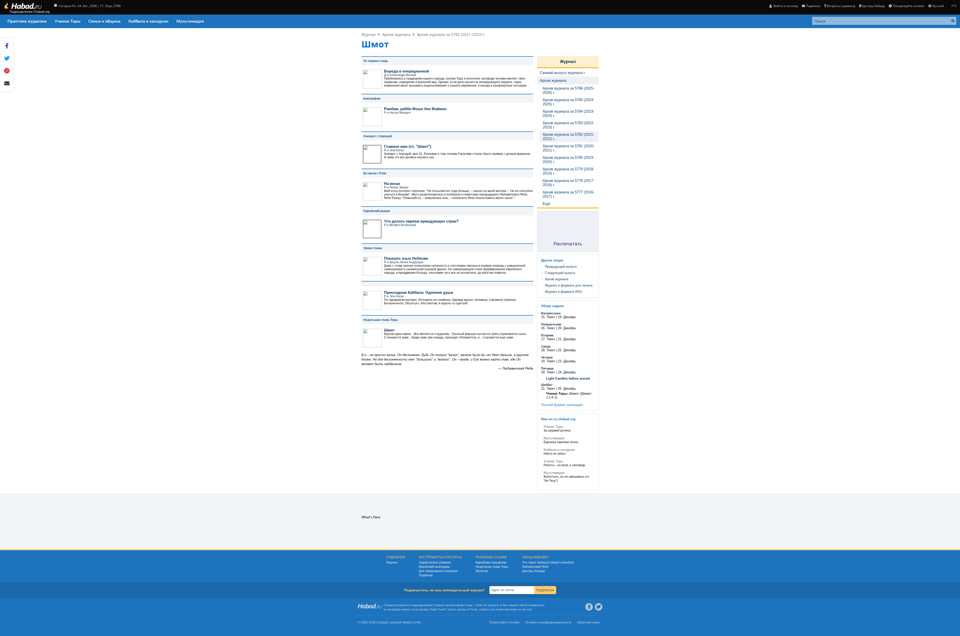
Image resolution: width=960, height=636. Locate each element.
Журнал (368, 34)
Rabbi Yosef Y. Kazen (443, 609)
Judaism (484, 609)
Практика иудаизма (27, 21)
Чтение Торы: (557, 393)
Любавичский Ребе (535, 567)
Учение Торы (67, 21)
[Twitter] (598, 607)
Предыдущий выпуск (561, 266)
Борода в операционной (406, 71)
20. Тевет (548, 372)
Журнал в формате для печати (568, 285)
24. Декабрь (567, 372)
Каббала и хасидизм (148, 21)
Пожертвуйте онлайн (908, 6)
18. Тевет (548, 350)
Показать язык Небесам (406, 258)
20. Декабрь (567, 328)
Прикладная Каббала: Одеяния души (418, 292)
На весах (392, 183)
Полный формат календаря (562, 405)
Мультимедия (190, 21)
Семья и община (104, 21)
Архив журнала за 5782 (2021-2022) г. (451, 34)
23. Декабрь (567, 361)
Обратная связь (588, 622)
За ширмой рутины (557, 430)
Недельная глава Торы (492, 567)
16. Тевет (548, 328)
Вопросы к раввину (841, 6)
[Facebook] (589, 607)
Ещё (546, 203)
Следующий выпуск (560, 273)
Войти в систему (785, 6)
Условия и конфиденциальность (548, 622)
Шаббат (547, 385)
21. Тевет (548, 388)
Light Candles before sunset (568, 378)
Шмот (389, 330)
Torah (473, 609)
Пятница (547, 368)
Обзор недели (552, 306)
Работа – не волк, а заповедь (564, 465)
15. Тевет (548, 317)
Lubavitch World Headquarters (526, 605)
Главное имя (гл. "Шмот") (407, 146)
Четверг (547, 357)
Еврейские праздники (491, 562)
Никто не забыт (555, 453)
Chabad (438, 605)
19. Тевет (548, 361)
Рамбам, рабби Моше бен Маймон (415, 109)
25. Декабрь (567, 388)
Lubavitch (450, 605)
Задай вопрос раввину (435, 562)
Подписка (426, 575)
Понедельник (551, 324)
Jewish (499, 609)
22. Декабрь (567, 350)
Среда (546, 346)
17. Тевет (548, 339)
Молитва (482, 571)
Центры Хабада (533, 571)
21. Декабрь (567, 339)
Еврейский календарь (434, 567)
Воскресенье (551, 313)
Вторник (547, 335)
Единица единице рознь (561, 442)
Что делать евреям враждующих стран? (421, 221)
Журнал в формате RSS (563, 292)
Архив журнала (396, 34)
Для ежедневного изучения (438, 571)
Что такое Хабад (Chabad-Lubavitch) (548, 562)
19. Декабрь (567, 317)
